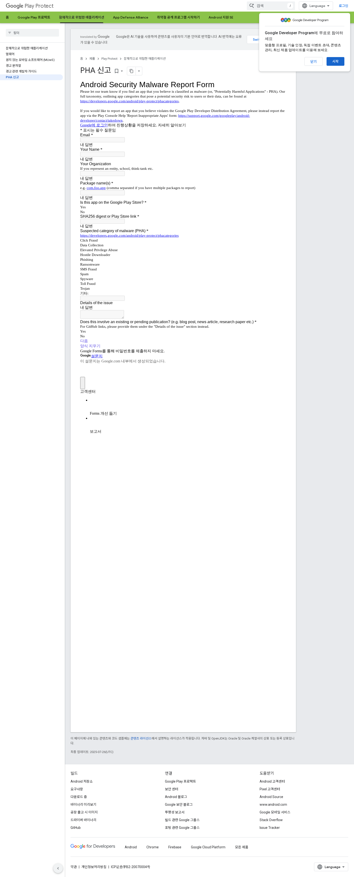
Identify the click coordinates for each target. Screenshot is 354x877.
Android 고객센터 (272, 781)
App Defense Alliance (130, 17)
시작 (335, 61)
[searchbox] (32, 33)
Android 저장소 (82, 781)
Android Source (271, 797)
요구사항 (77, 789)
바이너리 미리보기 (83, 804)
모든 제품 (241, 847)
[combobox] (271, 5)
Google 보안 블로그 (179, 804)
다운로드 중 (79, 797)
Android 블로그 (176, 797)
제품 (92, 58)
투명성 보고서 (174, 812)
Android (131, 847)
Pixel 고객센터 (270, 789)
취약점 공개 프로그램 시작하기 (178, 17)
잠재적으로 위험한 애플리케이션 (81, 17)
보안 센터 (171, 789)
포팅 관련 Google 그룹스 (182, 828)
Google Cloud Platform (208, 847)
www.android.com (273, 804)
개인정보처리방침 (93, 867)
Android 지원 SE (221, 17)
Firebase (174, 847)
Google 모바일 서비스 (275, 812)
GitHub (76, 828)
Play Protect (39, 6)
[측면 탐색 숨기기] (58, 868)
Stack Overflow (271, 820)
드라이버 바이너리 (83, 820)
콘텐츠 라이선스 (141, 738)
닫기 (313, 61)
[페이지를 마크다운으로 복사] (131, 71)
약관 (74, 867)
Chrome (152, 847)
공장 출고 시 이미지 (84, 812)
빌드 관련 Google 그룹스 (182, 820)
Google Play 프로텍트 (34, 17)
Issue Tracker (270, 828)
